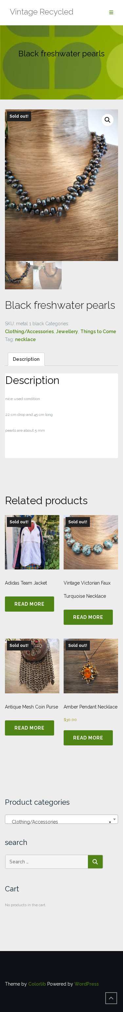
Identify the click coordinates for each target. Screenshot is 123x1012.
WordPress (86, 984)
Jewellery (67, 331)
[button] (107, 120)
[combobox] (61, 819)
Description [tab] (26, 359)
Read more (29, 604)
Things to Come (98, 331)
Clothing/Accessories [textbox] (59, 821)
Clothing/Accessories (29, 331)
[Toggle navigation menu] (111, 12)
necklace (25, 339)
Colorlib (37, 984)
